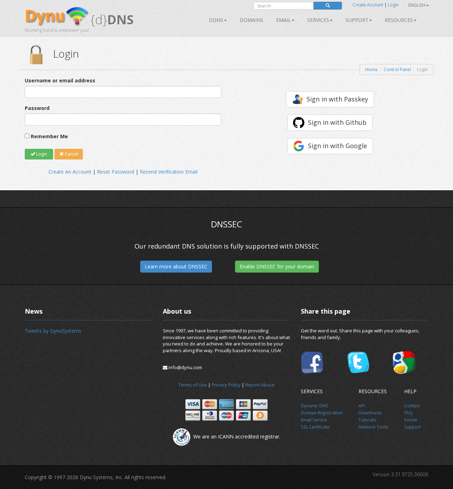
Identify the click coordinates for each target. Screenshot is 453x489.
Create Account (367, 5)
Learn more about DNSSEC (176, 266)
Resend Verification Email (168, 171)
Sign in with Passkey (337, 99)
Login (393, 5)
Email (283, 20)
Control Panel (397, 69)
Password (37, 108)
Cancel (71, 154)
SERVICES (318, 20)
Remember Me (49, 136)
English (416, 5)
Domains (251, 20)
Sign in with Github (337, 122)
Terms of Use (192, 385)
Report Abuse (260, 385)
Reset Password (115, 171)
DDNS (216, 20)
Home (371, 69)
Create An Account (69, 171)
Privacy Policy (226, 385)
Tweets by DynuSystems (53, 330)
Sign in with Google (337, 145)
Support (356, 20)
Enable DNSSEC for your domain (277, 266)
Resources (399, 20)
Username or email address (60, 80)
